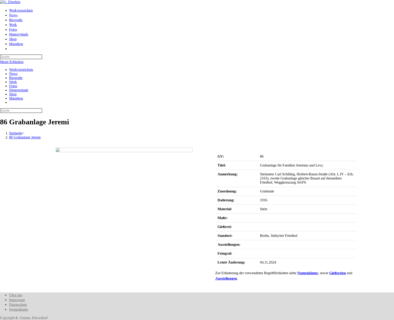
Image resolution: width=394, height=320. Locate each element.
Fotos (13, 86)
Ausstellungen (226, 278)
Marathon (16, 98)
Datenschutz (18, 304)
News (13, 74)
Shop (13, 94)
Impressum (17, 299)
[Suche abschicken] (44, 111)
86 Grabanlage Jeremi (25, 137)
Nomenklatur (307, 273)
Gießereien (337, 273)
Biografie (16, 78)
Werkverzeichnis (21, 70)
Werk (13, 82)
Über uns (15, 294)
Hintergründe (18, 90)
